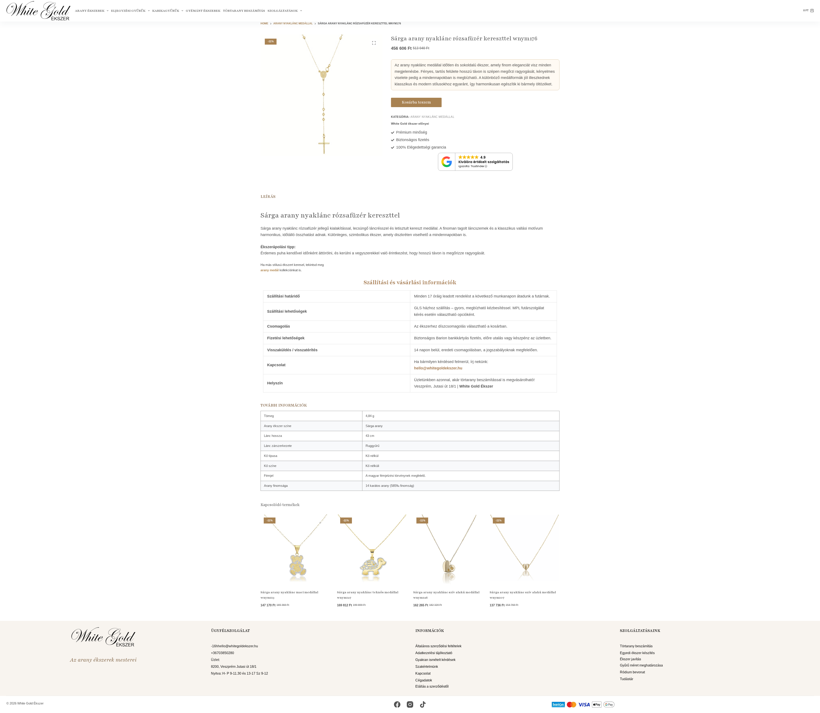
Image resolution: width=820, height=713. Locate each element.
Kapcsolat (422, 673)
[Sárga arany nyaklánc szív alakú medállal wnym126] (448, 549)
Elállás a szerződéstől (432, 686)
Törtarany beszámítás (244, 11)
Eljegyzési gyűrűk (128, 11)
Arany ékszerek (89, 11)
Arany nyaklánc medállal (432, 116)
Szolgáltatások (283, 11)
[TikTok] (423, 704)
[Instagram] (410, 704)
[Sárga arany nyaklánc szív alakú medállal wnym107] (525, 549)
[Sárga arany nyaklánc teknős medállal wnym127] (372, 549)
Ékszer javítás (630, 659)
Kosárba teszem (416, 102)
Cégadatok (423, 680)
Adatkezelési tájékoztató (433, 653)
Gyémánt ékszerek (203, 11)
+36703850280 (222, 653)
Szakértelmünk (426, 666)
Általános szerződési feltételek (438, 646)
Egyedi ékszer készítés (637, 653)
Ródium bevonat (632, 672)
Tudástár (626, 679)
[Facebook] (397, 704)
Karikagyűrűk (165, 11)
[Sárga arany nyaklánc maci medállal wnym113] (296, 549)
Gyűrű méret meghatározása (641, 665)
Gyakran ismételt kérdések (435, 660)
